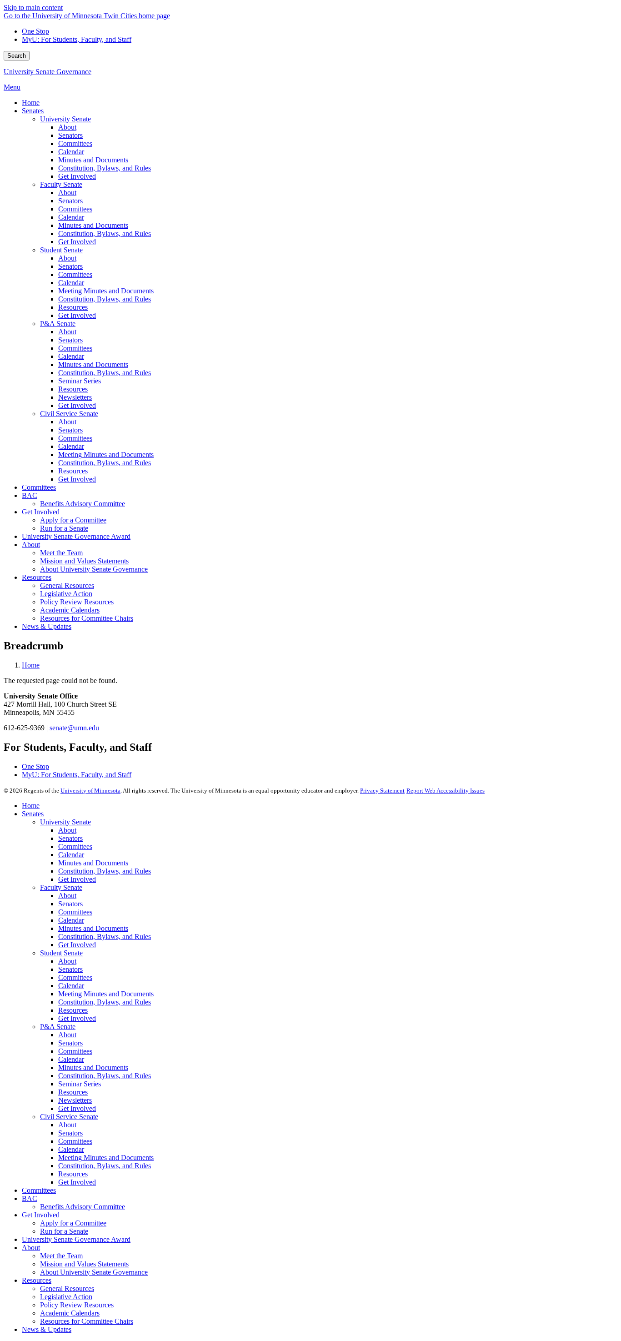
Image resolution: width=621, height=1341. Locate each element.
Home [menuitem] (31, 102)
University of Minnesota (90, 790)
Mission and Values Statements (84, 1264)
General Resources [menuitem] (67, 585)
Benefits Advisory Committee (82, 1206)
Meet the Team (61, 1256)
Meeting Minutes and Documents (106, 994)
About (67, 830)
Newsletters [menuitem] (75, 397)
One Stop (35, 31)
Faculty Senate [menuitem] (61, 184)
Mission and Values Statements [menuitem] (84, 561)
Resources (73, 1010)
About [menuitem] (67, 127)
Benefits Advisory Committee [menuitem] (82, 503)
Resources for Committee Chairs (86, 1321)
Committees (75, 846)
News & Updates (46, 1329)
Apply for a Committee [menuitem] (73, 520)
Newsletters (75, 1100)
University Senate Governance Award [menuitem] (76, 536)
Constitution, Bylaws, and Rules (104, 871)
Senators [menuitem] (70, 135)
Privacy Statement (382, 790)
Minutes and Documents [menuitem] (93, 160)
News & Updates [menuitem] (46, 626)
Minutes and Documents (93, 863)
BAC (29, 1198)
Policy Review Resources (77, 1305)
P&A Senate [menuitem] (57, 323)
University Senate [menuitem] (65, 119)
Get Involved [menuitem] (77, 176)
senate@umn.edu (74, 728)
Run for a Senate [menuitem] (64, 528)
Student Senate (61, 953)
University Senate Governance (47, 71)
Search (16, 55)
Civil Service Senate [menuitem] (69, 413)
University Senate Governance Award (76, 1239)
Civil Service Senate (69, 1116)
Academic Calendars (70, 1313)
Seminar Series (79, 1084)
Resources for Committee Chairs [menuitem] (86, 618)
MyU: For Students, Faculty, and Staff (76, 39)
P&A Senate (57, 1026)
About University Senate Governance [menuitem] (94, 569)
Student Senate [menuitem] (61, 250)
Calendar (71, 855)
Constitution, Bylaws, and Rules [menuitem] (104, 168)
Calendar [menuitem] (71, 152)
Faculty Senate (61, 887)
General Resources (67, 1288)
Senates (33, 814)
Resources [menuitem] (73, 307)
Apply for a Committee (73, 1223)
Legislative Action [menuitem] (66, 594)
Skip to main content (33, 7)
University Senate (65, 822)
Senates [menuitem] (33, 111)
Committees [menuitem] (75, 143)
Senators (70, 838)
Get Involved (77, 879)
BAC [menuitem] (29, 495)
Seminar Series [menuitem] (79, 381)
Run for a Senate (64, 1231)
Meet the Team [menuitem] (61, 553)
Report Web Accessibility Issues (445, 790)
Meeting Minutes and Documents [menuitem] (106, 291)
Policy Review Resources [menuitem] (77, 602)
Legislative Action (66, 1297)
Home (31, 665)
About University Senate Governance (94, 1272)
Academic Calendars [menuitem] (70, 610)
